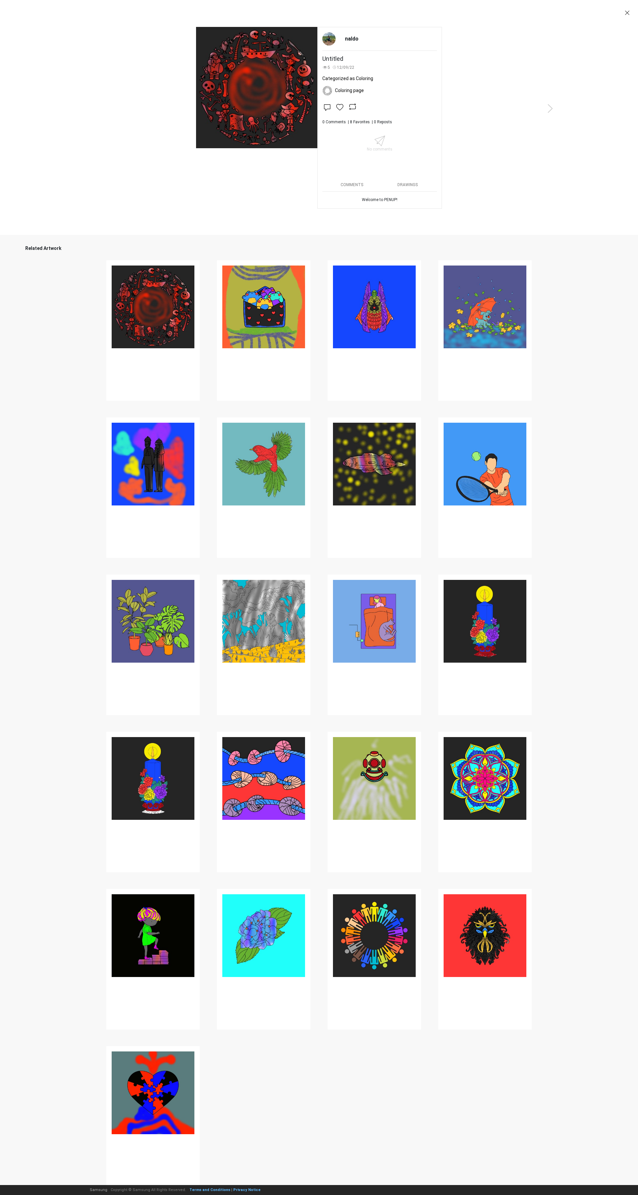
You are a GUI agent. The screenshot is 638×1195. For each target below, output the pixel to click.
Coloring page (349, 90)
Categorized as (347, 78)
